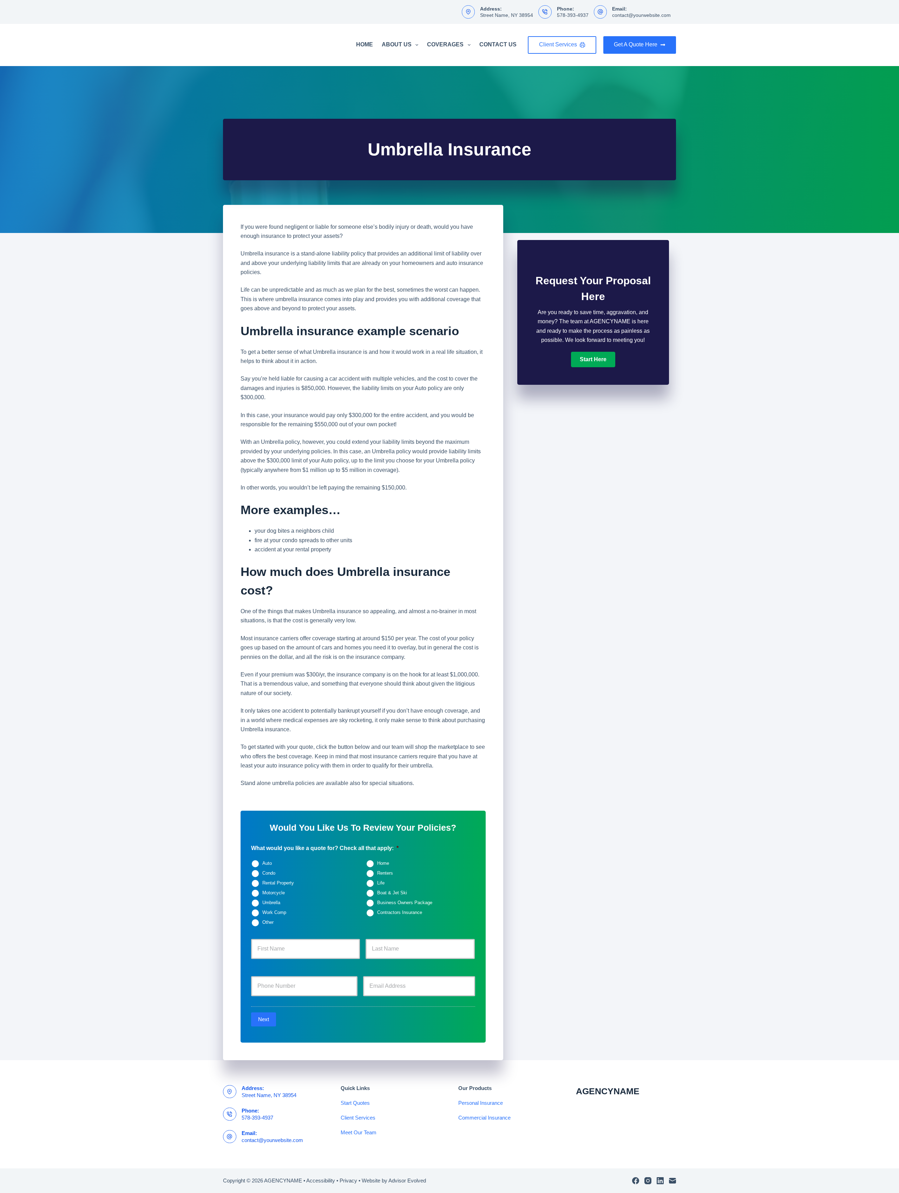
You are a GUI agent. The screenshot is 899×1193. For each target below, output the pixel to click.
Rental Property (278, 883)
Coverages (445, 44)
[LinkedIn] (660, 1180)
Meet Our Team (358, 1132)
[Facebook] (635, 1180)
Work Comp (274, 912)
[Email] (672, 1180)
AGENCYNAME (607, 1091)
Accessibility (320, 1181)
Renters (385, 873)
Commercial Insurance (484, 1118)
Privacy (348, 1181)
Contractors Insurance (399, 912)
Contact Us (498, 44)
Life (381, 883)
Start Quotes (355, 1103)
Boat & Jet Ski (392, 893)
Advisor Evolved (407, 1181)
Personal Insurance (480, 1103)
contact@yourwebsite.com (641, 15)
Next (263, 1019)
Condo (268, 873)
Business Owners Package (404, 903)
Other (268, 922)
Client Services (558, 44)
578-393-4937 (573, 15)
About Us (397, 44)
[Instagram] (647, 1180)
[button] (593, 359)
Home (364, 44)
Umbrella (271, 903)
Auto (267, 863)
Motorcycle (273, 893)
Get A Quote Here (635, 44)
